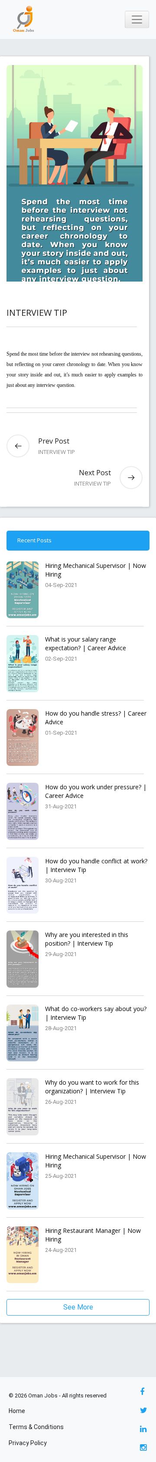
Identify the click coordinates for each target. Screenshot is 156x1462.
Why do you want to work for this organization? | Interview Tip (92, 1086)
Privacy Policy (28, 1442)
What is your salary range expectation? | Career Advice (85, 643)
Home (17, 1410)
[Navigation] (137, 19)
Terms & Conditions (36, 1426)
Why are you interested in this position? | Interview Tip (86, 938)
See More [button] (78, 1307)
